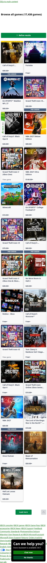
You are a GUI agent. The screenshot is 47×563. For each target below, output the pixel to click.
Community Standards (10, 531)
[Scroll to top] (43, 512)
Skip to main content (9, 1)
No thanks (28, 557)
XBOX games (19, 525)
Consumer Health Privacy (11, 552)
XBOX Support (27, 528)
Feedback (38, 528)
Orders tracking (35, 537)
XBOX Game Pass (32, 525)
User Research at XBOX (18, 534)
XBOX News (15, 528)
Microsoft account (36, 534)
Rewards (4, 543)
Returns (24, 537)
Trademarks (5, 558)
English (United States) (10, 546)
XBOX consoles (6, 525)
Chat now (28, 552)
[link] (12, 58)
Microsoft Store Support (10, 537)
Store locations (6, 540)
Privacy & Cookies (8, 555)
